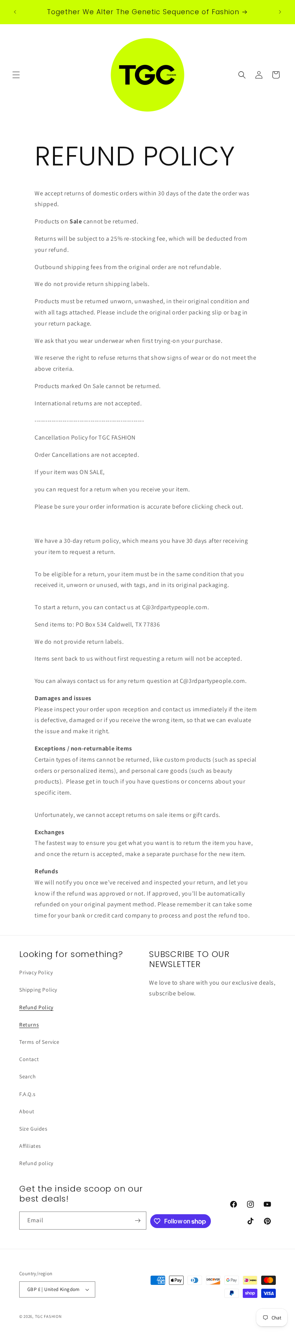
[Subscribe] (137, 1221)
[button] (16, 74)
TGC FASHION (48, 1316)
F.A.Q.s (27, 1094)
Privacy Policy (36, 972)
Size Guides (33, 1128)
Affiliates (30, 1145)
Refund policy (36, 1163)
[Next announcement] (280, 11)
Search (27, 1076)
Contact (29, 1059)
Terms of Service (39, 1041)
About (27, 1111)
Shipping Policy (38, 989)
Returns (29, 1024)
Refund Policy (36, 1007)
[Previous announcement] (15, 11)
